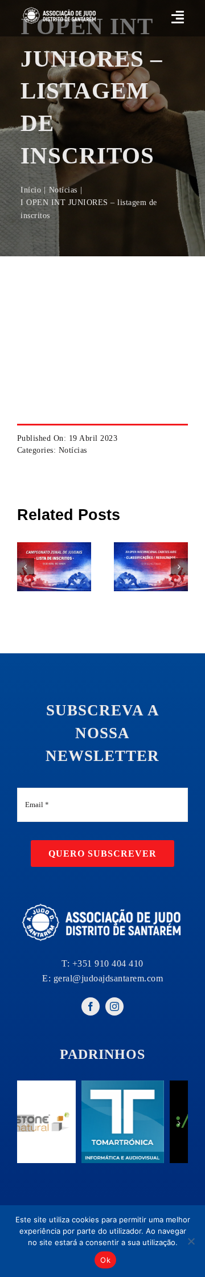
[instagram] (114, 1006)
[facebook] (90, 1006)
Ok (105, 1259)
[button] (25, 566)
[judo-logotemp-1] (59, 9)
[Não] (190, 1241)
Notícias (73, 450)
